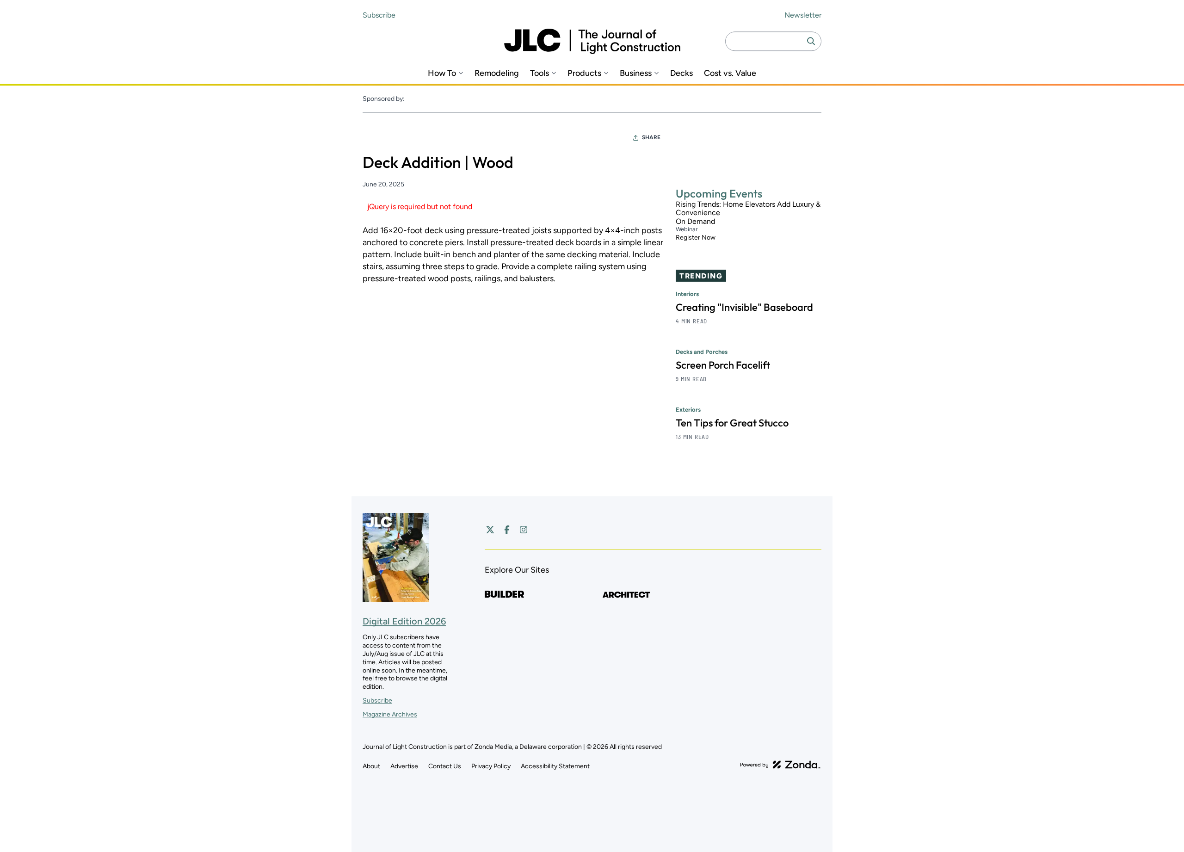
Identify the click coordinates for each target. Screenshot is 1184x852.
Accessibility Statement (555, 766)
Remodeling (497, 73)
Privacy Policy (491, 766)
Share (651, 137)
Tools (539, 73)
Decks (681, 73)
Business (636, 73)
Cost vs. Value (730, 73)
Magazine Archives (390, 714)
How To (442, 73)
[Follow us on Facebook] (506, 529)
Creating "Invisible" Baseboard (744, 307)
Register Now (695, 238)
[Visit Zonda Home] (780, 765)
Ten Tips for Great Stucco (732, 422)
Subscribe (379, 15)
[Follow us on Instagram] (523, 529)
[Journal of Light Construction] (592, 41)
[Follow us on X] (490, 529)
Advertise (404, 766)
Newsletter (802, 15)
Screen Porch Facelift (723, 364)
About (371, 766)
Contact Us (444, 766)
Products (584, 73)
